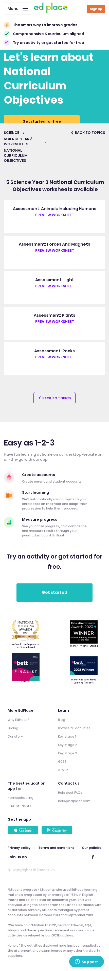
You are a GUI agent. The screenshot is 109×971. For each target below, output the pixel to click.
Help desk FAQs (70, 792)
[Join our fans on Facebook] (93, 857)
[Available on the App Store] (24, 830)
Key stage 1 (67, 736)
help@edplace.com (74, 801)
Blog (61, 720)
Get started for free (42, 121)
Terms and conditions (56, 848)
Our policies (91, 848)
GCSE (62, 761)
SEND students (19, 806)
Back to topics (56, 398)
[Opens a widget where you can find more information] (86, 962)
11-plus (63, 770)
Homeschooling (20, 797)
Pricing (13, 728)
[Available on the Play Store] (58, 830)
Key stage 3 (67, 753)
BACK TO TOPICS (89, 132)
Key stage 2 (67, 745)
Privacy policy (19, 848)
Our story (15, 736)
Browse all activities (74, 728)
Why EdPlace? (18, 720)
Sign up (96, 9)
